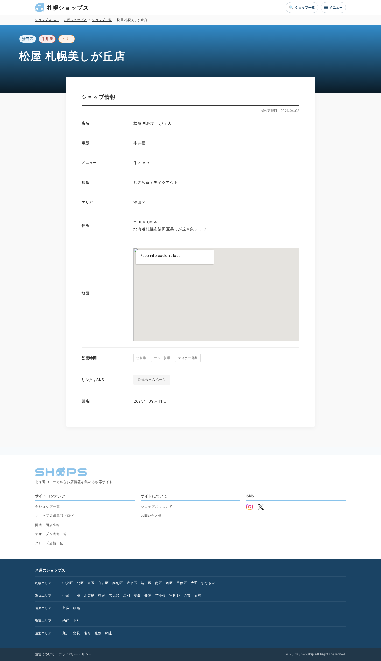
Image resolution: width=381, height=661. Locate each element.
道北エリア (43, 633)
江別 (126, 595)
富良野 (174, 595)
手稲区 (182, 583)
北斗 (76, 620)
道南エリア (43, 621)
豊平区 (131, 583)
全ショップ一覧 (47, 506)
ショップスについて (157, 506)
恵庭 (101, 595)
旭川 (65, 633)
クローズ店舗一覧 (49, 543)
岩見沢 (114, 595)
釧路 (76, 608)
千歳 (65, 595)
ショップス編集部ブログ (54, 515)
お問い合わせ (151, 515)
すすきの (208, 583)
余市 (187, 595)
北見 (76, 633)
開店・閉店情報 (47, 525)
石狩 (197, 595)
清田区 (146, 583)
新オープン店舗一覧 (51, 534)
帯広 (65, 608)
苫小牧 (160, 595)
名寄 (87, 633)
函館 (65, 620)
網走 (108, 633)
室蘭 (137, 595)
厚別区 (117, 583)
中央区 (67, 583)
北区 (80, 583)
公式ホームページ (152, 379)
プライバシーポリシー (75, 654)
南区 (158, 583)
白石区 (103, 583)
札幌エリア (43, 583)
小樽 (76, 595)
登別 (147, 595)
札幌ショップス (68, 7)
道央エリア (43, 595)
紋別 (98, 633)
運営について (45, 654)
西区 (169, 583)
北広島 (89, 595)
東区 (90, 583)
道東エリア (43, 608)
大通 (194, 583)
